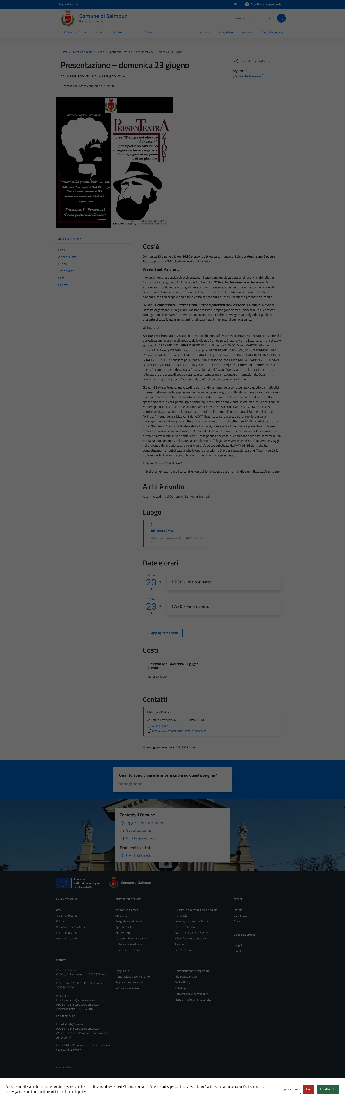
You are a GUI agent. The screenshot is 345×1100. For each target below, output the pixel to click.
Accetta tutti (328, 1089)
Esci (308, 1089)
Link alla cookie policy (71, 1091)
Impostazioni (289, 1089)
